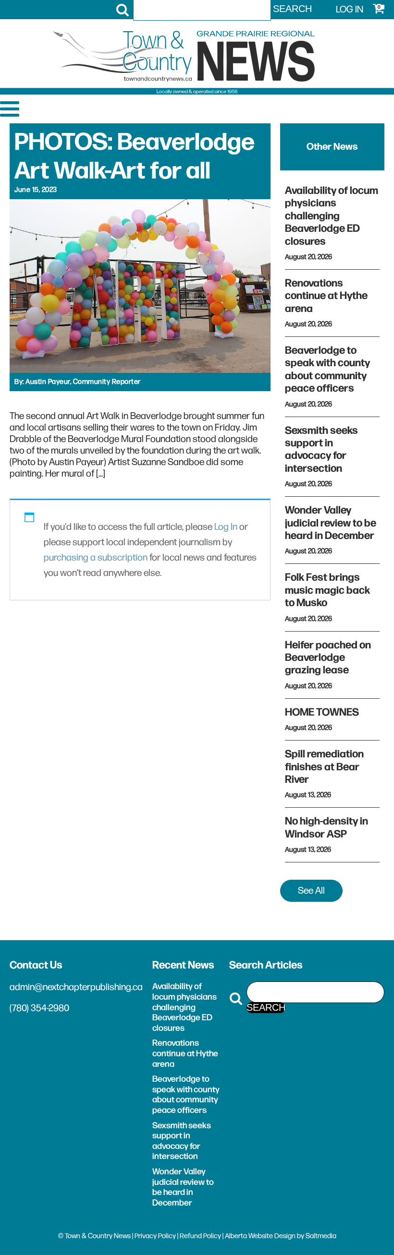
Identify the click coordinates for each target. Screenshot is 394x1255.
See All (311, 890)
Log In (225, 527)
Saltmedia (321, 1236)
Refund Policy (200, 1236)
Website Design (272, 1236)
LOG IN (349, 9)
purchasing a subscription (96, 557)
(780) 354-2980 (39, 1008)
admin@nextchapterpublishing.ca (76, 987)
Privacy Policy (155, 1236)
